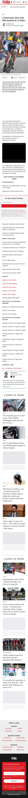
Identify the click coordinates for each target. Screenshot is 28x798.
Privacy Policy (19, 786)
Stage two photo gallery (9, 287)
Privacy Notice (20, 211)
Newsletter (23, 77)
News (3, 14)
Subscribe (19, 2)
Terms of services (19, 210)
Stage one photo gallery (9, 290)
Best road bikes (7, 737)
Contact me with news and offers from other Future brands (14, 777)
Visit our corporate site (21, 792)
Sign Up (14, 781)
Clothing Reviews (20, 749)
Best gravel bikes (20, 737)
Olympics (20, 731)
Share (6, 77)
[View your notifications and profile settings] (11, 2)
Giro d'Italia (19, 728)
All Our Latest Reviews (7, 747)
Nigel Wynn (11, 24)
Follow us (15, 77)
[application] (14, 151)
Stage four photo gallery (9, 280)
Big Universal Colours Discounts (17, 6)
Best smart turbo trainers (7, 740)
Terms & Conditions (12, 787)
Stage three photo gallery (9, 283)
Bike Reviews (21, 747)
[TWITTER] (11, 377)
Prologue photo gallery (9, 294)
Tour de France (8, 728)
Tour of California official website (12, 368)
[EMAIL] (14, 377)
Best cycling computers (21, 740)
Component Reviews (7, 749)
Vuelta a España (8, 731)
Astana (13, 264)
